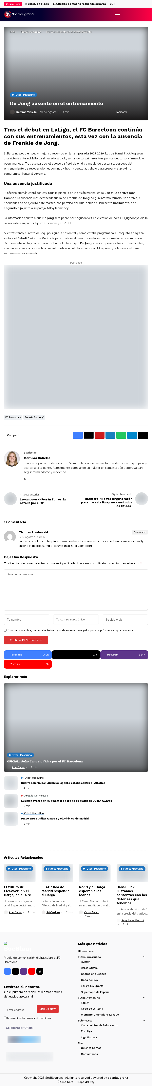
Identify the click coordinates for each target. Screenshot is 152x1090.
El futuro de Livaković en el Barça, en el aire (17, 891)
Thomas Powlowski (33, 532)
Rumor (85, 961)
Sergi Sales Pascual (133, 920)
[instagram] (147, 4)
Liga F (85, 1002)
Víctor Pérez (91, 912)
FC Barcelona (13, 417)
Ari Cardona (53, 912)
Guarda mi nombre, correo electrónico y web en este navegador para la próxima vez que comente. (71, 630)
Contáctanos (89, 1054)
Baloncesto (85, 1020)
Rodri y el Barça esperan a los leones (92, 891)
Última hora (85, 951)
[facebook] (139, 4)
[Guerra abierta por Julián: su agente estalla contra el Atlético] (11, 783)
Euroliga (86, 1031)
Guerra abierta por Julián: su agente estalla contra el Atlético (63, 782)
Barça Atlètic (89, 967)
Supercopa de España (95, 992)
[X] (143, 4)
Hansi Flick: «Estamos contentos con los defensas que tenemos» (132, 895)
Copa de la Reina (92, 1008)
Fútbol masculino (31, 31)
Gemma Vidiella (26, 111)
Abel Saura (18, 767)
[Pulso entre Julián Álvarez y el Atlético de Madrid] (11, 819)
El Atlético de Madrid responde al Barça (75, 3)
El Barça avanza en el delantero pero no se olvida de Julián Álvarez (66, 800)
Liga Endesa (89, 1037)
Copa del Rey (89, 979)
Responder (140, 532)
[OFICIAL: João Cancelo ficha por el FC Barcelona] (76, 727)
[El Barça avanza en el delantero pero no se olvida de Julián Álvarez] (11, 801)
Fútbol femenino (89, 997)
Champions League (93, 973)
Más (80, 1043)
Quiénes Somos (91, 1047)
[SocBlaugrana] (19, 14)
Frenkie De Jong (34, 417)
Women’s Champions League (100, 1014)
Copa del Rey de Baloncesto (99, 1025)
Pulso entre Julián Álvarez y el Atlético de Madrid (55, 818)
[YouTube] (31, 971)
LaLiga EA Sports (92, 985)
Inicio (13, 31)
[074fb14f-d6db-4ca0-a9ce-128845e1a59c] (76, 336)
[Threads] (39, 971)
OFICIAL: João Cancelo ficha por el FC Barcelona (45, 761)
